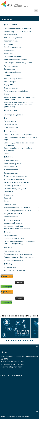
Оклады (7, 75)
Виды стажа (8, 53)
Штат (6, 118)
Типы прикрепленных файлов (16, 91)
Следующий (6, 286)
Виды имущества (11, 88)
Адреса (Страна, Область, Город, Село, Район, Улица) (19, 98)
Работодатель (11, 110)
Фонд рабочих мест (12, 127)
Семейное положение (13, 47)
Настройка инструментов (14, 270)
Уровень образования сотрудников (18, 31)
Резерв (6, 153)
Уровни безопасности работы (16, 60)
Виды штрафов (10, 81)
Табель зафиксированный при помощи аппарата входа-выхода (20, 243)
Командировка (10, 204)
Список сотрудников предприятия (18, 134)
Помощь (9, 264)
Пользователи (10, 267)
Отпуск (6, 201)
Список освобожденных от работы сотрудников (18, 149)
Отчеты (9, 247)
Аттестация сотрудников (14, 179)
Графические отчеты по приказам (18, 254)
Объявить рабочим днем (14, 185)
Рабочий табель (10, 235)
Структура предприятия (13, 115)
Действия (9, 157)
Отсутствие (8, 192)
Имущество (8, 85)
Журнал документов (12, 251)
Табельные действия (12, 72)
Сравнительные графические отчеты (19, 257)
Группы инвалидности (13, 56)
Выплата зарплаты (11, 170)
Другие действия (10, 167)
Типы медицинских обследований (18, 63)
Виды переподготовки (13, 38)
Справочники (11, 25)
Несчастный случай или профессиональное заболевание (17, 227)
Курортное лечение (12, 220)
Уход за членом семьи (13, 214)
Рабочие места (10, 121)
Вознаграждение (11, 173)
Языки (6, 94)
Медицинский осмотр (13, 223)
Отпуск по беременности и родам (17, 210)
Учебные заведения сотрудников (17, 28)
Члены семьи (9, 50)
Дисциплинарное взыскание (15, 176)
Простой (7, 198)
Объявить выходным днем (15, 188)
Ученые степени (10, 34)
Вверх (20, 282)
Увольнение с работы (12, 163)
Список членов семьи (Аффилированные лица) (20, 138)
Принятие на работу (12, 160)
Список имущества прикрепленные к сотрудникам (19, 144)
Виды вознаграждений (13, 78)
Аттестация (8, 44)
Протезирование (11, 217)
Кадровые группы (11, 69)
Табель (8, 232)
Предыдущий (7, 276)
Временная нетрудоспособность (17, 207)
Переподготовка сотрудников (16, 182)
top (37, 347)
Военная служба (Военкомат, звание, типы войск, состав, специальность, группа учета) (19, 104)
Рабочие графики (11, 66)
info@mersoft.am (15, 367)
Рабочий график (10, 124)
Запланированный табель (14, 238)
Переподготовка (11, 41)
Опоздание (8, 195)
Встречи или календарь (13, 260)
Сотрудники (10, 131)
